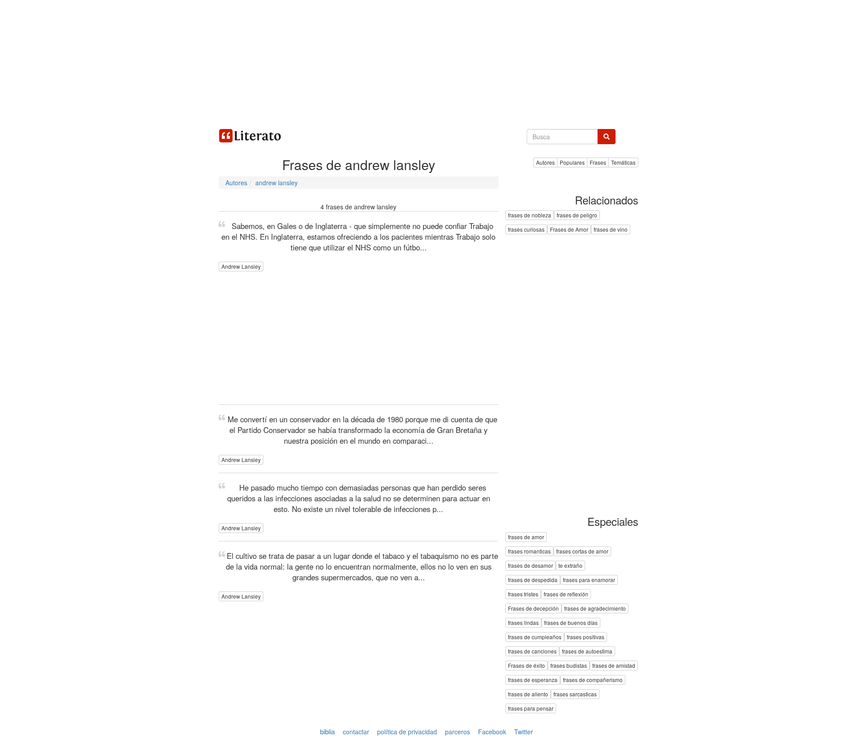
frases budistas (568, 665)
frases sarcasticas (575, 694)
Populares (572, 162)
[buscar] (607, 136)
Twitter (523, 731)
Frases (598, 162)
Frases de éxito (526, 665)
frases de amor (526, 537)
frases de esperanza (532, 679)
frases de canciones (532, 651)
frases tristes (523, 594)
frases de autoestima (587, 651)
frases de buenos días (571, 622)
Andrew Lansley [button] (241, 266)
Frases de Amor (569, 229)
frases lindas (523, 622)
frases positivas (585, 637)
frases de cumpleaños (535, 637)
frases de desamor (530, 565)
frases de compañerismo (593, 679)
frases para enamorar (589, 579)
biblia (327, 731)
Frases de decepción (533, 608)
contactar (356, 731)
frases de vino (611, 229)
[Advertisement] (428, 62)
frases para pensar (530, 708)
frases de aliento (528, 694)
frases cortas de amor (582, 551)
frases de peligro (577, 215)
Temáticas (623, 162)
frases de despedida (532, 579)
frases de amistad (613, 665)
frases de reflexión (566, 594)
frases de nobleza (529, 215)
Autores (236, 182)
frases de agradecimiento (595, 608)
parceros (457, 731)
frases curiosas (526, 229)
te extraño (570, 565)
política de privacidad (407, 731)
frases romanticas (529, 551)
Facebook (492, 731)
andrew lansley (276, 182)
